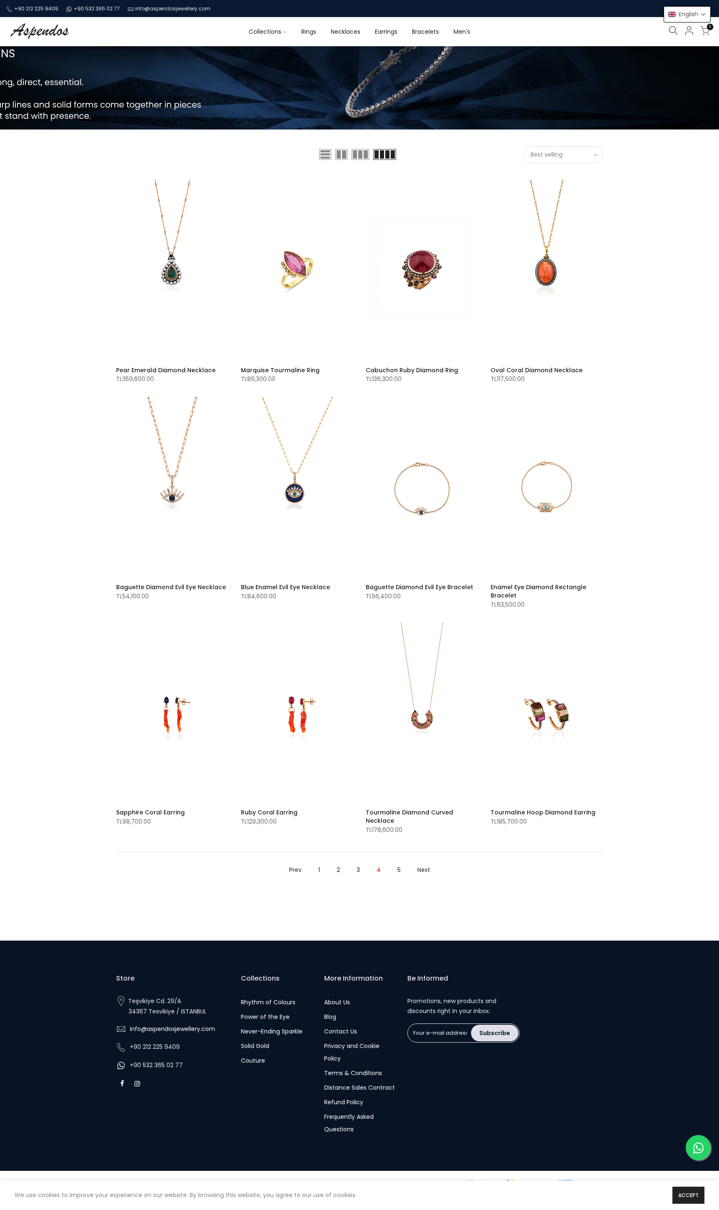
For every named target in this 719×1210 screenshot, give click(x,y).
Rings (308, 31)
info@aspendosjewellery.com (173, 8)
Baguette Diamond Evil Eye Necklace (171, 587)
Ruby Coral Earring (269, 812)
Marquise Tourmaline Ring (280, 370)
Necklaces (345, 31)
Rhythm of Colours (268, 1002)
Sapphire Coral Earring (150, 812)
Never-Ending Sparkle (271, 1031)
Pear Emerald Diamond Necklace (166, 370)
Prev (295, 870)
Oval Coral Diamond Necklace (537, 370)
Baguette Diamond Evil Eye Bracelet (419, 587)
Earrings (386, 31)
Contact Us (340, 1031)
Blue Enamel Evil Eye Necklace (285, 587)
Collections (265, 31)
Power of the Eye (265, 1017)
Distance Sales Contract (359, 1087)
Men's (462, 31)
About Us (337, 1002)
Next (423, 870)
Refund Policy (343, 1102)
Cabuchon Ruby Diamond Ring (412, 370)
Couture (253, 1060)
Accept (688, 1195)
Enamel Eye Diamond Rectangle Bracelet (538, 591)
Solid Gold (255, 1046)
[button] (687, 14)
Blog (330, 1017)
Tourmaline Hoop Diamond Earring (543, 812)
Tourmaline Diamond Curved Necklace (409, 816)
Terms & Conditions (353, 1073)
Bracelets (425, 31)
